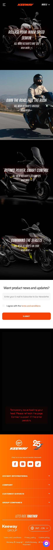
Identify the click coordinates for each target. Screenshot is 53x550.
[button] (39, 528)
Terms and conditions (12, 537)
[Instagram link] (23, 464)
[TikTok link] (38, 464)
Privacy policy (30, 537)
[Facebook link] (15, 464)
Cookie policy (44, 537)
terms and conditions (30, 305)
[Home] (26, 445)
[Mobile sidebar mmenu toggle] (4, 4)
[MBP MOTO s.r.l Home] (25, 5)
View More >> (26, 48)
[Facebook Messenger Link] (46, 543)
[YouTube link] (30, 464)
